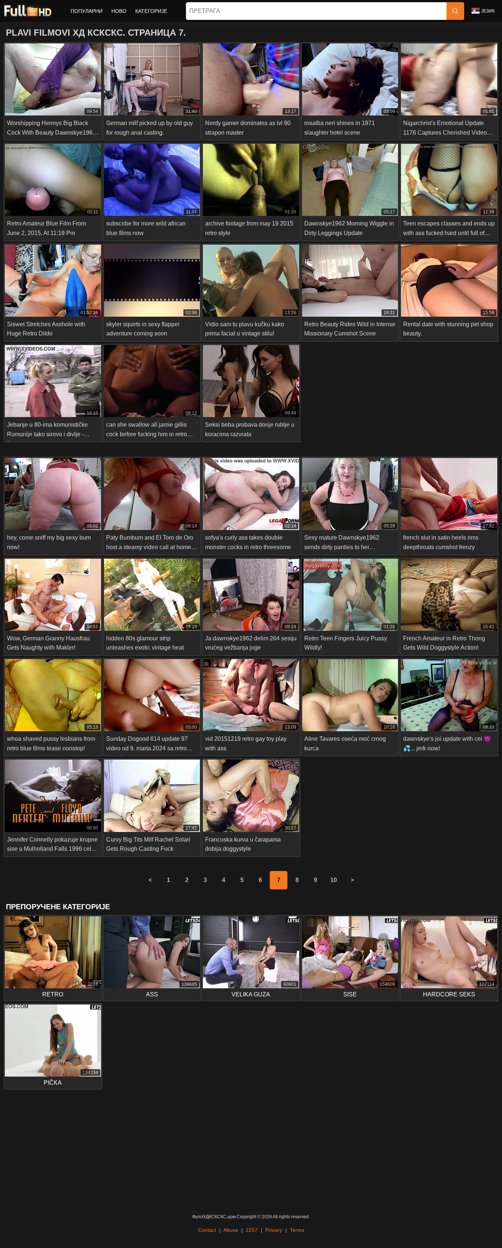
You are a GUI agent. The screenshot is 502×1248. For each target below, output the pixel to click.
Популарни (87, 11)
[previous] (150, 880)
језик (488, 11)
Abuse (230, 1230)
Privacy (273, 1230)
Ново (118, 11)
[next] (352, 880)
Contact (207, 1230)
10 (333, 880)
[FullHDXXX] (28, 11)
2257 (252, 1230)
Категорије (151, 11)
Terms (297, 1230)
